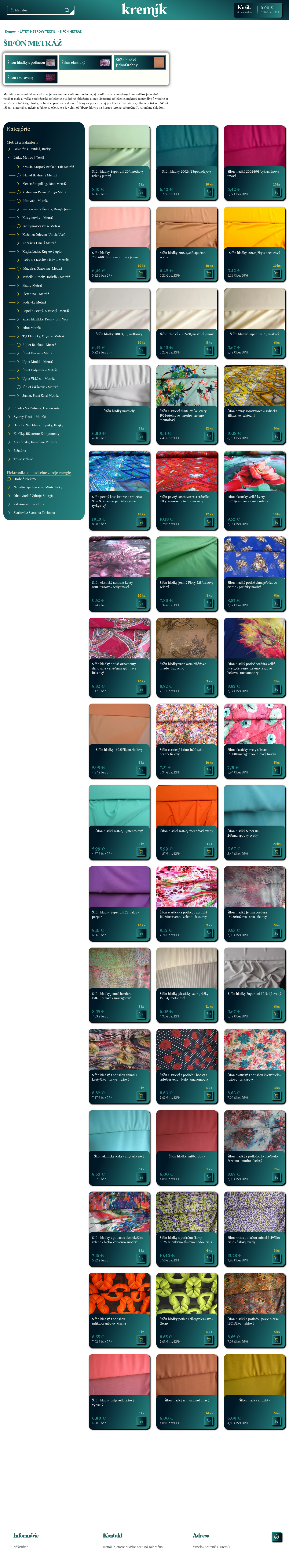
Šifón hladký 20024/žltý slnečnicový (254, 253)
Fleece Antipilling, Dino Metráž (44, 184)
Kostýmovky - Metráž (37, 217)
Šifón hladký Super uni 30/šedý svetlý (254, 994)
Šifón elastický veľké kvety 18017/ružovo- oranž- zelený (247, 499)
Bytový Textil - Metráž (30, 417)
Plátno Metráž (32, 285)
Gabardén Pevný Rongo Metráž (45, 192)
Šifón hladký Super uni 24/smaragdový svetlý (243, 833)
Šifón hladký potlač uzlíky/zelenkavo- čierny (186, 1321)
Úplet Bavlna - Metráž (38, 353)
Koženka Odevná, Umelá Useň (44, 234)
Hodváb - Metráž (35, 200)
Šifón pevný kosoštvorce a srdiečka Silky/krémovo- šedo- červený (184, 499)
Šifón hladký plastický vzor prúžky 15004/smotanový (184, 996)
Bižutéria (20, 450)
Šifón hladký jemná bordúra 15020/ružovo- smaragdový (111, 996)
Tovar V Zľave (23, 459)
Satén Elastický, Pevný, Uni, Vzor (45, 319)
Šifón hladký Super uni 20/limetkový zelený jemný (118, 174)
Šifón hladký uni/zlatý (254, 1400)
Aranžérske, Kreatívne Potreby (35, 442)
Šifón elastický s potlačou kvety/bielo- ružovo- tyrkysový (254, 1077)
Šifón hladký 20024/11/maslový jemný (187, 334)
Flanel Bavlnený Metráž (40, 175)
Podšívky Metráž (34, 302)
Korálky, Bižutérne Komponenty (36, 433)
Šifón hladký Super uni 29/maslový (254, 334)
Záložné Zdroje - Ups (29, 504)
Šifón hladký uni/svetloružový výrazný (113, 1402)
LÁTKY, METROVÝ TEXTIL (38, 31)
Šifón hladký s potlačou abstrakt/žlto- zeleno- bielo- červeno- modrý (118, 1240)
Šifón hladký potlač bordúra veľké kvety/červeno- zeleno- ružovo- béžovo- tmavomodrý (251, 668)
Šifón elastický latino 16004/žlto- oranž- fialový (183, 752)
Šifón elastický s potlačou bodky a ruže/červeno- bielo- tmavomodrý (184, 1077)
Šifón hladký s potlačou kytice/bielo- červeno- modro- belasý (253, 1158)
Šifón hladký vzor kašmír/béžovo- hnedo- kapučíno (184, 666)
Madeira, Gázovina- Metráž (42, 268)
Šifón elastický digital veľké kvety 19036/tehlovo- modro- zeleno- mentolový (183, 415)
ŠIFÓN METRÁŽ (70, 31)
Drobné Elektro (25, 479)
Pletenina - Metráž (35, 294)
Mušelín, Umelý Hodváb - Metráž (46, 277)
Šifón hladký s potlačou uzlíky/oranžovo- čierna (109, 1321)
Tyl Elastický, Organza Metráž (43, 336)
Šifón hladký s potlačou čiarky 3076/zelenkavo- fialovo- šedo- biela (186, 1240)
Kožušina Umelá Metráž (39, 243)
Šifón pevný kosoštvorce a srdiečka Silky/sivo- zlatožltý (252, 413)
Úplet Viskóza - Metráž (38, 378)
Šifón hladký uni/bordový (187, 1156)
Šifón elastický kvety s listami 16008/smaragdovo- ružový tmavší (251, 752)
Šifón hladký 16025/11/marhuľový (119, 750)
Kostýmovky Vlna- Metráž (41, 226)
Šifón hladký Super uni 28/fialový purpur (115, 915)
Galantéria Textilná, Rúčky (32, 149)
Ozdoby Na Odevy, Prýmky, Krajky (38, 425)
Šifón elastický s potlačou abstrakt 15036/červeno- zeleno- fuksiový (183, 915)
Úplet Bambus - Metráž (39, 344)
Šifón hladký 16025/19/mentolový (119, 831)
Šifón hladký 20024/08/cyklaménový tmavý (253, 174)
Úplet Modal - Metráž (37, 361)
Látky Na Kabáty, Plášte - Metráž (45, 260)
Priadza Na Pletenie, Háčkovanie (36, 408)
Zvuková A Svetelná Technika (34, 512)
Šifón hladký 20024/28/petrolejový (187, 171)
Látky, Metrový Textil (29, 157)
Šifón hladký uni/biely (119, 411)
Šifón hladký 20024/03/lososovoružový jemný (115, 255)
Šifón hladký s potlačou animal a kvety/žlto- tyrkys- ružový (115, 1077)
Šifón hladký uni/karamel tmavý (186, 1400)
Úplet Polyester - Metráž (40, 370)
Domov (10, 31)
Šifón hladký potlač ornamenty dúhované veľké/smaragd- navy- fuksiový (115, 668)
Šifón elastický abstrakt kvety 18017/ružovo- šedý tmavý (112, 585)
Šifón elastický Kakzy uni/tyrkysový (119, 1156)
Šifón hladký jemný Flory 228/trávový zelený (186, 585)
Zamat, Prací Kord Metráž (40, 395)
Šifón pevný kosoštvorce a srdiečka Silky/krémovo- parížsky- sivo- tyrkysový (117, 501)
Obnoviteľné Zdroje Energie (34, 496)
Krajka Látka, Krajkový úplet (42, 251)
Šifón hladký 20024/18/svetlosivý (119, 334)
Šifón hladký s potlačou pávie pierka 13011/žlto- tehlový (253, 1321)
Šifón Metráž (31, 328)
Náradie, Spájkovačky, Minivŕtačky (38, 487)
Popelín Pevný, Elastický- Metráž (45, 311)
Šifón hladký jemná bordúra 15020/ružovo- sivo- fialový (247, 915)
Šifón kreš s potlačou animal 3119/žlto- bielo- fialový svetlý (254, 1240)
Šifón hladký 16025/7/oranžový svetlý (186, 831)
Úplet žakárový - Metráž (40, 387)
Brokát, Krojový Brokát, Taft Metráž (48, 167)
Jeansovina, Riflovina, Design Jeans (47, 209)
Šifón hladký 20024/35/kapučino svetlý (183, 255)
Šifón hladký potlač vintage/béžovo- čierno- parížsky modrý (253, 585)
